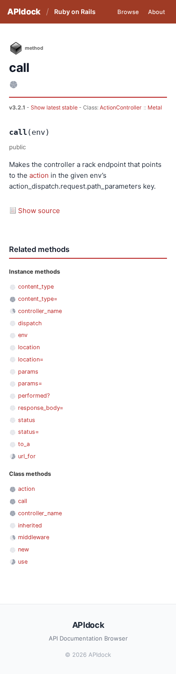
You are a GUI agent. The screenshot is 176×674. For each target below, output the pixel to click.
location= (30, 359)
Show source (39, 210)
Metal (155, 107)
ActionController (121, 107)
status (26, 420)
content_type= (37, 298)
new (23, 549)
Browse (128, 11)
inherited (30, 525)
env (23, 335)
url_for (27, 456)
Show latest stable (55, 107)
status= (28, 431)
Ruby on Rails (75, 11)
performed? (34, 395)
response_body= (40, 407)
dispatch (30, 323)
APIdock (24, 11)
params (28, 371)
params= (30, 383)
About (156, 11)
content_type (36, 286)
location (29, 347)
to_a (24, 444)
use (23, 561)
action (39, 175)
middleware (33, 537)
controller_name (40, 311)
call (22, 501)
